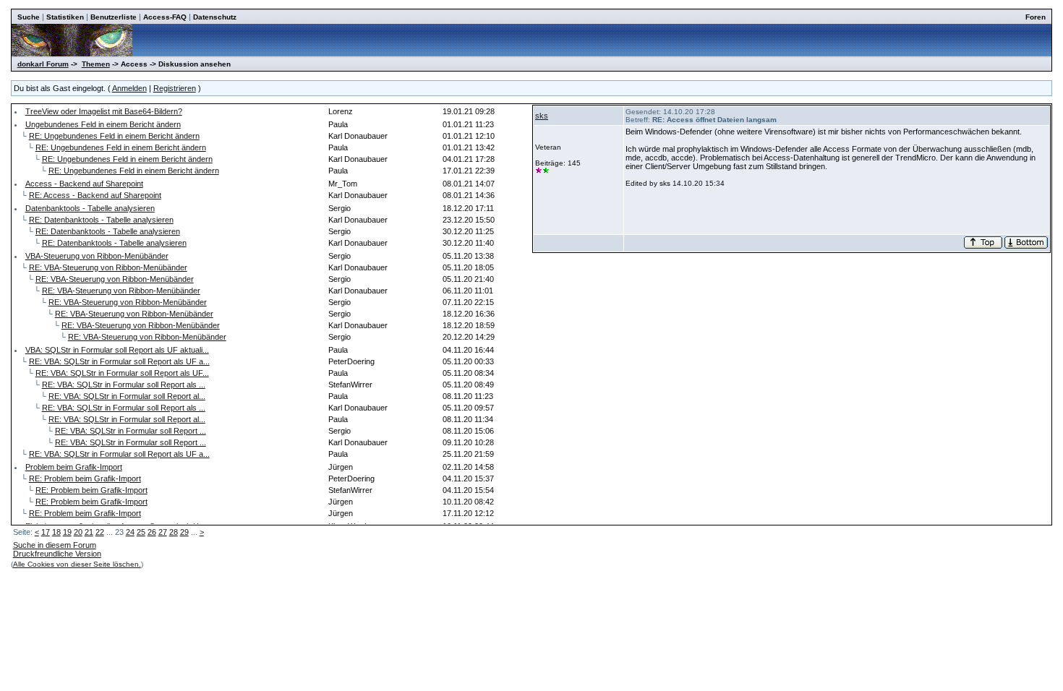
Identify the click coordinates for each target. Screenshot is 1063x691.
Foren (1035, 17)
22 (99, 532)
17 (45, 532)
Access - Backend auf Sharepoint (84, 183)
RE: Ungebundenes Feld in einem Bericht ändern (114, 136)
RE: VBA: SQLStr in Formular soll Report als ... (123, 384)
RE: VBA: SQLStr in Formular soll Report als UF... (122, 373)
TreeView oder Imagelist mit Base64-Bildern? (103, 111)
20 (78, 532)
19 (67, 532)
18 (56, 532)
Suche (28, 17)
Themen (96, 64)
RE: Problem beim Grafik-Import (85, 478)
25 (141, 532)
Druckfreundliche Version (57, 553)
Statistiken (65, 17)
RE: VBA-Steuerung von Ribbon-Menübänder (108, 267)
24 (130, 532)
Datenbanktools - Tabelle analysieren (90, 208)
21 (89, 532)
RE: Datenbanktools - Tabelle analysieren (101, 219)
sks (541, 115)
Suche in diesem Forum (54, 545)
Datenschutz (214, 17)
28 (173, 532)
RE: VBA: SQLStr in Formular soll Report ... (130, 430)
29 (184, 532)
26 (152, 532)
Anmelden (129, 88)
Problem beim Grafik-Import (73, 467)
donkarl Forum (43, 64)
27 (162, 532)
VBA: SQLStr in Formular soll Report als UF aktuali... (117, 350)
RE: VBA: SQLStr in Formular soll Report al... (126, 396)
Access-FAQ (165, 17)
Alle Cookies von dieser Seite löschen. (77, 564)
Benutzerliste (113, 17)
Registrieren (174, 88)
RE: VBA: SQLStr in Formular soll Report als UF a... (119, 361)
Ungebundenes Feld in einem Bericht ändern (103, 124)
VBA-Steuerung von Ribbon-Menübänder (96, 256)
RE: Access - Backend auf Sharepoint (95, 195)
